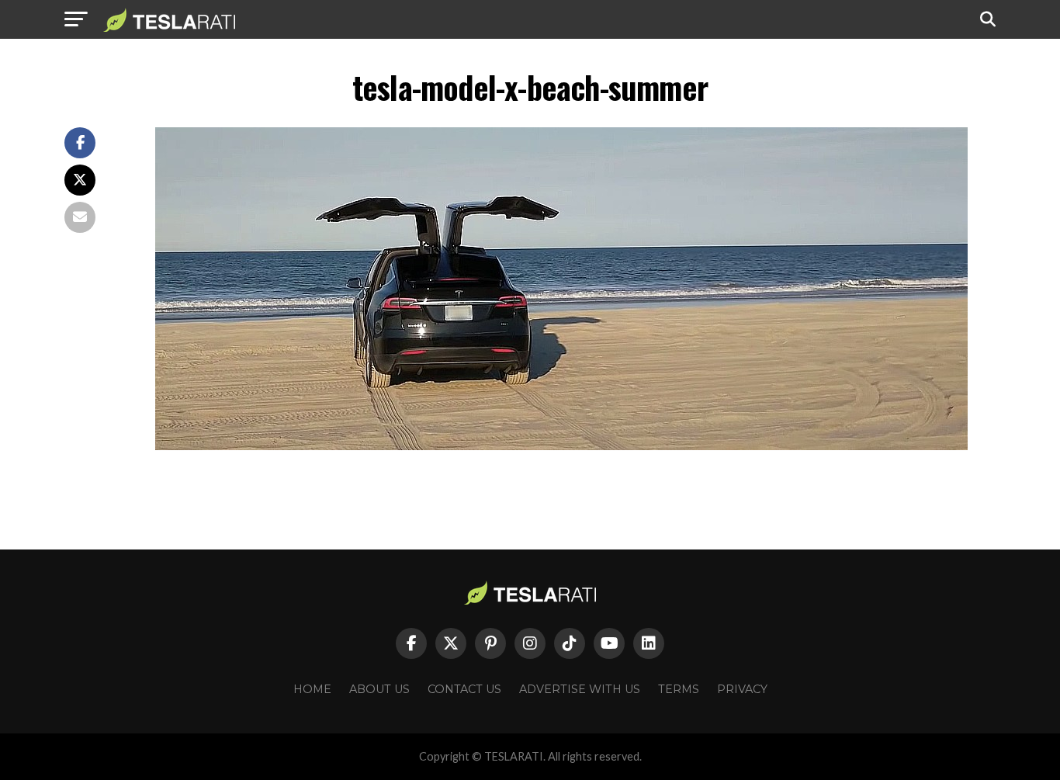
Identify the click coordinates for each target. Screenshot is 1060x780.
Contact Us (464, 689)
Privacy (742, 689)
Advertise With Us (579, 689)
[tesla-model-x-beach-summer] (561, 446)
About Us (379, 689)
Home (312, 689)
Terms (678, 689)
